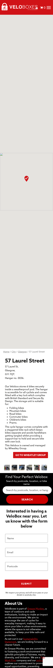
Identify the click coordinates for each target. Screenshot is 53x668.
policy (39, 660)
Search (27, 499)
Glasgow (22, 351)
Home (6, 351)
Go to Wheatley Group (30, 455)
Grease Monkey (35, 608)
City (14, 351)
